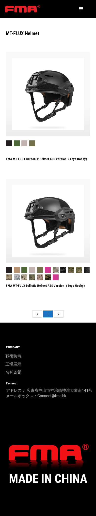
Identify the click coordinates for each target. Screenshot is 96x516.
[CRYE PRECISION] (22, 9)
